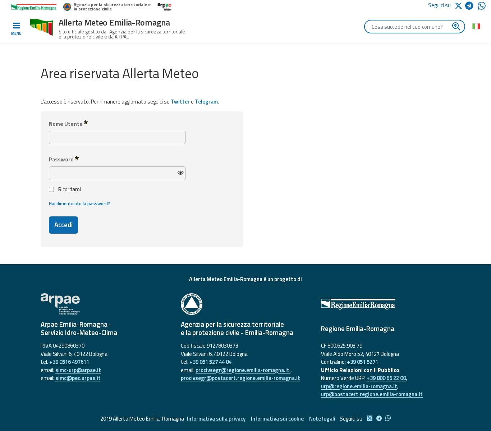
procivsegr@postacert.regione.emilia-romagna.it (240, 378)
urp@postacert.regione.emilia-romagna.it (372, 394)
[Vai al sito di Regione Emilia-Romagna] (385, 304)
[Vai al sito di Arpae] (105, 304)
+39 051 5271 (362, 362)
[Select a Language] (476, 26)
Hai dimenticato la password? (79, 203)
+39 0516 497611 (69, 362)
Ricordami (69, 189)
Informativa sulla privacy (216, 418)
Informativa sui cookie (277, 418)
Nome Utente (66, 124)
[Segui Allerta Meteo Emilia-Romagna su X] (459, 5)
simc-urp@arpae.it (78, 370)
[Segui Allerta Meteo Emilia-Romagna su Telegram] (471, 7)
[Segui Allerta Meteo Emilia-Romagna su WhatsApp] (482, 8)
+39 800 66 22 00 (386, 378)
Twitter (180, 101)
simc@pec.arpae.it (78, 378)
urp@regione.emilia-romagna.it (359, 386)
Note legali (322, 418)
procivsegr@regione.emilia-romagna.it (243, 370)
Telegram (206, 101)
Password (62, 159)
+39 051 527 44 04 (210, 362)
